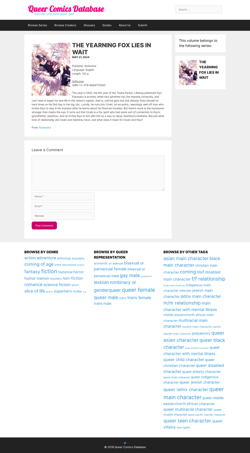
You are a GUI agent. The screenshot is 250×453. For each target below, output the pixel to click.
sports (49, 291)
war (84, 292)
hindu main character (174, 285)
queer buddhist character (197, 348)
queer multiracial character (188, 409)
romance (33, 284)
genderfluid (146, 276)
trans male (102, 303)
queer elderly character (201, 371)
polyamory (201, 333)
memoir (43, 278)
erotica (80, 265)
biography (78, 258)
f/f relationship (208, 279)
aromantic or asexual (108, 263)
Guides (106, 25)
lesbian (101, 282)
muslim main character (197, 326)
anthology (64, 258)
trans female (139, 297)
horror (78, 272)
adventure (46, 257)
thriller (77, 291)
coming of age (39, 264)
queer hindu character (176, 377)
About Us (125, 25)
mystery (56, 278)
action (30, 257)
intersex (185, 290)
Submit (142, 25)
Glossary (89, 25)
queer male (106, 297)
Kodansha (45, 127)
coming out (192, 272)
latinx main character (201, 296)
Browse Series (37, 25)
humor (30, 278)
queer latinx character (185, 389)
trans (122, 298)
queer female (138, 290)
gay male (130, 275)
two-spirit (183, 427)
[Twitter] (125, 443)
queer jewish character (200, 382)
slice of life (34, 291)
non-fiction (73, 278)
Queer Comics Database (66, 8)
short (75, 285)
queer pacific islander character (206, 414)
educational (69, 264)
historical (65, 272)
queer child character (183, 359)
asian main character (185, 258)
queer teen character (187, 420)
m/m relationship (182, 303)
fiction (49, 271)
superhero (63, 291)
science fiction (57, 284)
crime (58, 264)
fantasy (32, 271)
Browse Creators (65, 25)
